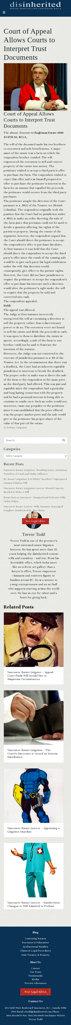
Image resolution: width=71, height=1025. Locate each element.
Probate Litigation (17, 427)
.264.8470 (14, 1015)
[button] (35, 521)
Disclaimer (50, 1015)
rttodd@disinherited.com (38, 1011)
